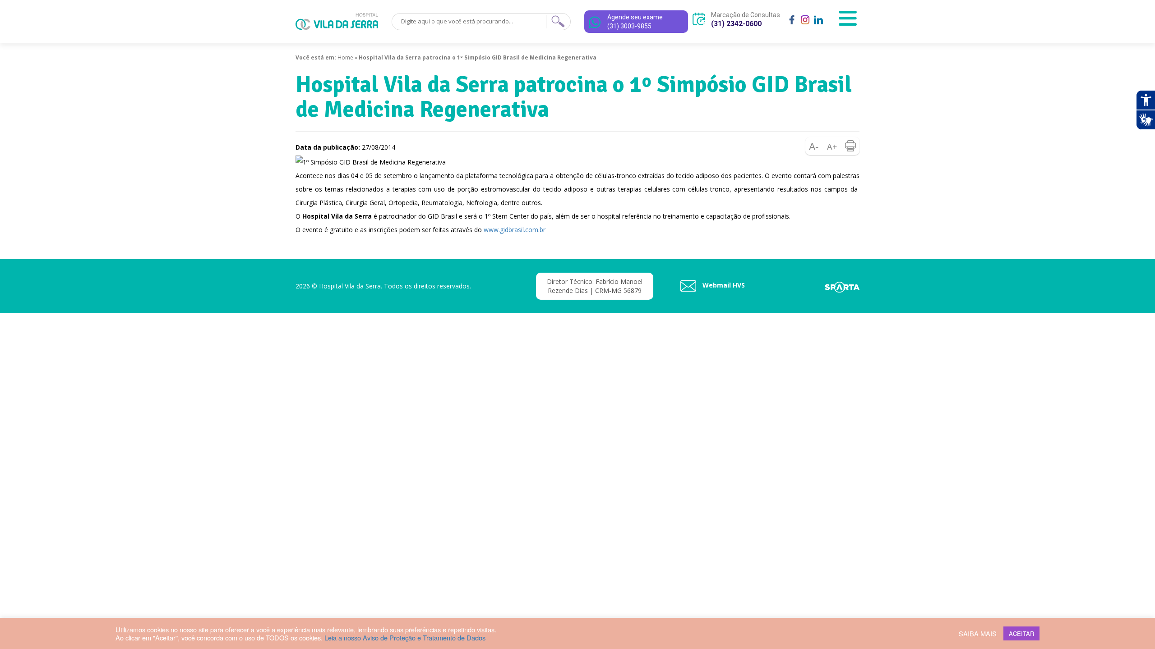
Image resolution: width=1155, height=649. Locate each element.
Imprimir (850, 146)
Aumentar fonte (832, 146)
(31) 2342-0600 (736, 23)
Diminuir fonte (814, 146)
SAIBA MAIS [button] (978, 634)
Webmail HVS (723, 285)
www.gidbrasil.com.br (514, 229)
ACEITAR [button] (1021, 633)
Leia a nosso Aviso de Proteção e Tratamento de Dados (404, 637)
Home (345, 57)
